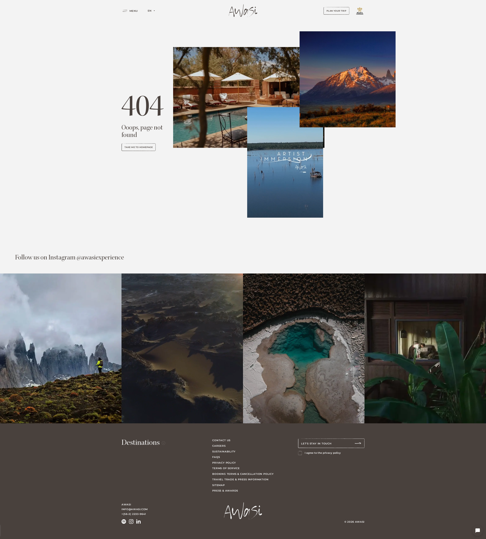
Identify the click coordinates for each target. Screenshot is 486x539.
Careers (219, 445)
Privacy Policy (224, 462)
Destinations (141, 443)
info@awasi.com (135, 509)
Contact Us (221, 440)
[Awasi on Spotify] (124, 521)
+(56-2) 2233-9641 (134, 513)
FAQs (216, 456)
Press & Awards (225, 490)
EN (150, 10)
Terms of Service (226, 468)
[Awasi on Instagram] (131, 521)
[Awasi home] (243, 10)
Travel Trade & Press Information (240, 479)
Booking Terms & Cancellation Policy (243, 473)
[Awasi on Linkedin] (138, 521)
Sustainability (224, 451)
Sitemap (218, 485)
